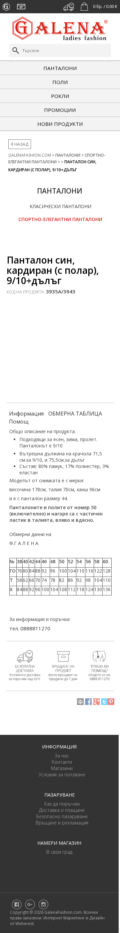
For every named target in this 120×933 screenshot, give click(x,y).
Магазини (62, 768)
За (58, 755)
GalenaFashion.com (29, 155)
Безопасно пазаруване (62, 816)
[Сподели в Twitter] (104, 701)
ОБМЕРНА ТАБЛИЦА (75, 413)
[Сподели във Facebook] (88, 701)
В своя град (59, 852)
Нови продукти (60, 123)
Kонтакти (62, 762)
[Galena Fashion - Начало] (60, 28)
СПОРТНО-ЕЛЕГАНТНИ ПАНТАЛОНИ (60, 219)
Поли (60, 82)
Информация (26, 413)
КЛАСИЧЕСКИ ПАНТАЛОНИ (60, 206)
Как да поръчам (62, 804)
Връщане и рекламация (62, 822)
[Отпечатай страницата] (80, 701)
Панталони (60, 68)
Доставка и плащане (62, 810)
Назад (21, 144)
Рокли (60, 96)
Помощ (19, 421)
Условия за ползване (62, 774)
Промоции (60, 110)
